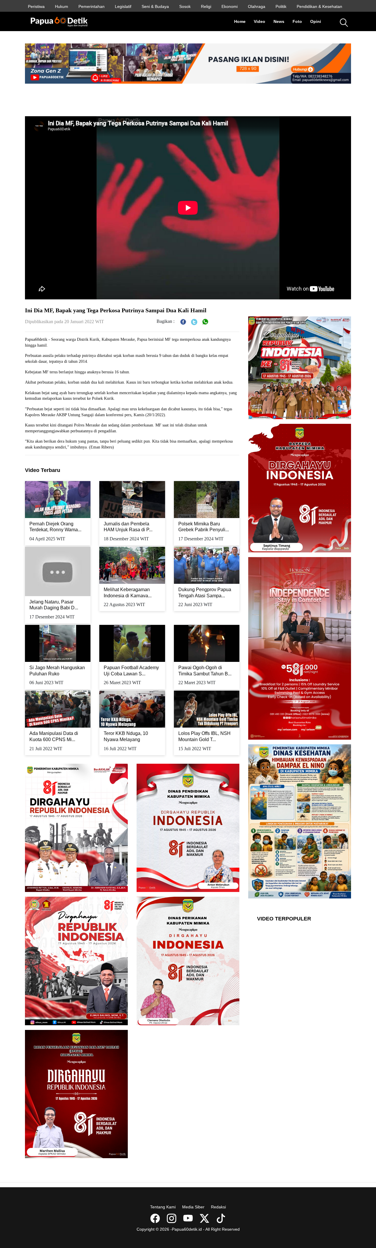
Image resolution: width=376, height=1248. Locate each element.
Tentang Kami (163, 1207)
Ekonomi (229, 6)
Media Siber (193, 1207)
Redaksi (218, 1207)
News (280, 21)
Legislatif (123, 6)
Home (242, 21)
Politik (281, 6)
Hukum (61, 6)
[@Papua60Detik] (205, 1220)
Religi (206, 6)
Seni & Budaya (155, 6)
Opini (317, 21)
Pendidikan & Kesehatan (319, 6)
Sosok (185, 6)
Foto (299, 21)
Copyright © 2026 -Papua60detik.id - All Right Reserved (188, 1229)
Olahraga (256, 6)
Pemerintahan (91, 6)
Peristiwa (36, 6)
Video (261, 21)
